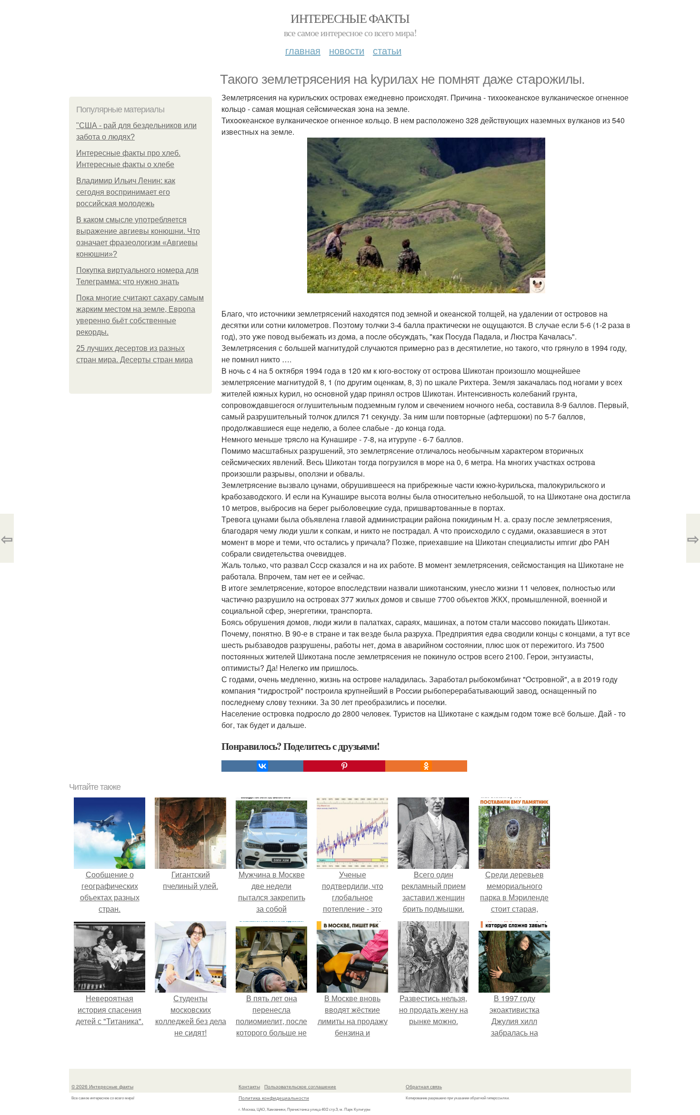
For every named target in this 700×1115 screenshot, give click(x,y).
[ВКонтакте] (262, 766)
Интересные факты (349, 18)
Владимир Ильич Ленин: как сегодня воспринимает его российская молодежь (125, 192)
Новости (346, 50)
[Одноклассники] (426, 766)
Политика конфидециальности (274, 1098)
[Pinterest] (344, 766)
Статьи (387, 50)
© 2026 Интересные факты (102, 1086)
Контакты (249, 1086)
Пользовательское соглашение (300, 1086)
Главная (302, 50)
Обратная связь (424, 1086)
